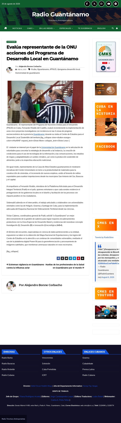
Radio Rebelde (8, 369)
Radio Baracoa (8, 364)
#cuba (33, 69)
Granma (85, 358)
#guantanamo (43, 69)
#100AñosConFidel (106, 263)
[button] (113, 28)
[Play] (103, 68)
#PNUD (53, 69)
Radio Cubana (8, 375)
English (101, 28)
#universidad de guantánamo (27, 73)
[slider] (105, 316)
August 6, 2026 (108, 277)
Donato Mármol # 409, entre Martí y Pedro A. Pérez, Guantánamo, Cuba (39, 405)
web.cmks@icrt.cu (86, 405)
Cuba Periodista (49, 369)
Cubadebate (87, 364)
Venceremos (47, 358)
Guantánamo (11, 41)
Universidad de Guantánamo (53, 147)
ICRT (44, 375)
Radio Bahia (7, 358)
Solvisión (46, 364)
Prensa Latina (88, 369)
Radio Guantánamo (60, 14)
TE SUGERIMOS (85, 28)
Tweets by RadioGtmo (104, 237)
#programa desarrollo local (68, 69)
